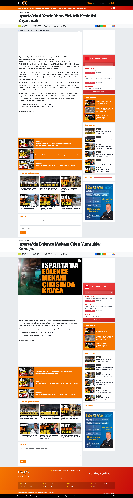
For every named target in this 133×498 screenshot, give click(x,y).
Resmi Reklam (81, 8)
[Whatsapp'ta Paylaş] (101, 26)
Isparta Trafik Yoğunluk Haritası (100, 483)
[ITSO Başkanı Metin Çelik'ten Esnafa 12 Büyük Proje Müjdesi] (29, 181)
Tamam (113, 495)
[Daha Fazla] (104, 26)
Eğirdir (26, 8)
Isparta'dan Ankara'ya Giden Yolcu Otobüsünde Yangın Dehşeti (104, 140)
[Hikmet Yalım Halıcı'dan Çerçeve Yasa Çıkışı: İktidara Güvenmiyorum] (50, 200)
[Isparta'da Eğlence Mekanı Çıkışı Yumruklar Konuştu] (50, 276)
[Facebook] (89, 473)
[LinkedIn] (100, 473)
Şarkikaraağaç (39, 8)
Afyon (59, 8)
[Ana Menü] (114, 8)
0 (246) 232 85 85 (90, 82)
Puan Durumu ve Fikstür (27, 486)
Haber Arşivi (96, 486)
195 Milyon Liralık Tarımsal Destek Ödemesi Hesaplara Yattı (103, 171)
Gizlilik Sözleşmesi (42, 492)
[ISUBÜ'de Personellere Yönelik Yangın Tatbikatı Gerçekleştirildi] (71, 200)
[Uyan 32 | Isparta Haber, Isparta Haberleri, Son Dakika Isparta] (23, 3)
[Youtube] (103, 473)
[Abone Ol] (113, 26)
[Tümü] (112, 125)
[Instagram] (97, 473)
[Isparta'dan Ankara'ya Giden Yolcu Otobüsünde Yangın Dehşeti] (50, 181)
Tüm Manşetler (49, 486)
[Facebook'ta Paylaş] (96, 26)
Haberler (20, 12)
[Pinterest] (95, 473)
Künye (53, 492)
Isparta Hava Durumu (50, 483)
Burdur (47, 8)
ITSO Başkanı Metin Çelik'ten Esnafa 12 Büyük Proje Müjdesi (103, 132)
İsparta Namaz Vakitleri (75, 483)
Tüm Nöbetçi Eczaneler (99, 91)
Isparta (20, 8)
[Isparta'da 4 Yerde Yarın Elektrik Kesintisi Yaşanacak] (50, 31)
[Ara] (112, 8)
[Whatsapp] (106, 473)
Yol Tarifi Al (99, 72)
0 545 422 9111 (57, 475)
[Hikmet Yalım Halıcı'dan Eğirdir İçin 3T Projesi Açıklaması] (29, 200)
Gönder (23, 232)
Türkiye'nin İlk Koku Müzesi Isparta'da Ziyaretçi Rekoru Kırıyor (69, 190)
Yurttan (64, 8)
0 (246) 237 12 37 (90, 72)
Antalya (53, 8)
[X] (92, 473)
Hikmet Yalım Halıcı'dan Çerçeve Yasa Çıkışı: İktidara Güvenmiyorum (49, 208)
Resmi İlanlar (72, 8)
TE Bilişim (112, 493)
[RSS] (109, 473)
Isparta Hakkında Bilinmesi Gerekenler (27, 492)
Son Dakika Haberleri (74, 486)
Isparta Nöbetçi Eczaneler (27, 483)
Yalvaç (32, 8)
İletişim (49, 492)
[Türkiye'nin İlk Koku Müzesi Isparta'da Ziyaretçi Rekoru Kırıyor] (71, 181)
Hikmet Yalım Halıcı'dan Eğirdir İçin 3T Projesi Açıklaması (104, 155)
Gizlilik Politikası (73, 496)
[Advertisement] (50, 43)
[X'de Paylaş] (98, 26)
